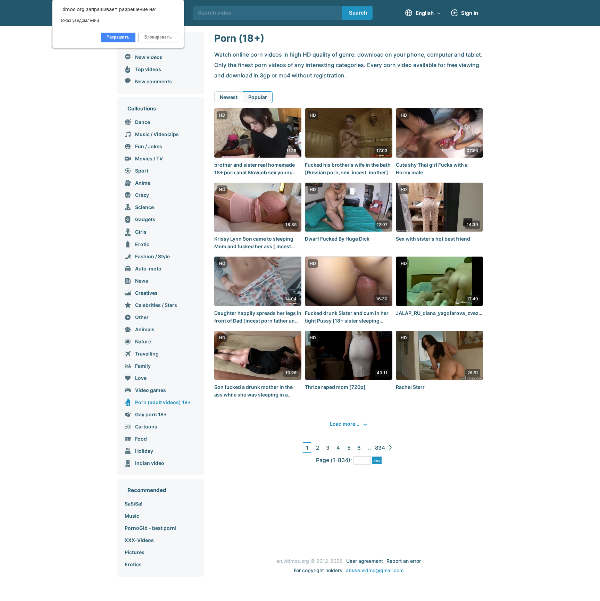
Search (358, 12)
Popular (257, 97)
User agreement (364, 561)
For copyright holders (318, 570)
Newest (229, 97)
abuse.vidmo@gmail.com (374, 570)
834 (380, 447)
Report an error (403, 561)
